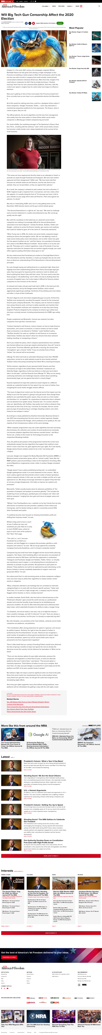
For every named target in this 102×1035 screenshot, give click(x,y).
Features (61, 6)
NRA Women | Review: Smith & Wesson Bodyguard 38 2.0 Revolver (89, 901)
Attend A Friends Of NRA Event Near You (89, 1025)
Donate (26, 1)
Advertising (4, 974)
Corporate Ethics (20, 1032)
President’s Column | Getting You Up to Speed (43, 804)
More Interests (18, 871)
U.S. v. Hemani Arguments (35, 790)
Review (84, 898)
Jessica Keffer (30, 696)
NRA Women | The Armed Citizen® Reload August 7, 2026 (11, 912)
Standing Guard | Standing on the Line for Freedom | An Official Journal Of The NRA (38, 893)
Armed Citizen (5, 875)
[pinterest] (33, 23)
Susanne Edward (38, 696)
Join (17, 1)
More (12, 757)
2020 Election (23, 695)
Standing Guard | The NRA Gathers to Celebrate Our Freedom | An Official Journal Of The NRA (37, 908)
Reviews (80, 875)
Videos (69, 6)
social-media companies (33, 695)
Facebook (13, 696)
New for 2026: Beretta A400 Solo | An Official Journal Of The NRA (63, 893)
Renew (21, 1)
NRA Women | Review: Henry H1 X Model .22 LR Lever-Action (87, 907)
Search (3, 983)
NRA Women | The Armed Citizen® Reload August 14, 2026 (11, 907)
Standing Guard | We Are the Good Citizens (42, 775)
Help (2, 981)
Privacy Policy (4, 1032)
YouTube (23, 696)
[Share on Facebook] (26, 23)
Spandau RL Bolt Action (85, 896)
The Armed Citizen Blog (16, 896)
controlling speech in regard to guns (50, 695)
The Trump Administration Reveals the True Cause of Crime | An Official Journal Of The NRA (11, 745)
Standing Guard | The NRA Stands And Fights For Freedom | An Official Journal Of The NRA (38, 915)
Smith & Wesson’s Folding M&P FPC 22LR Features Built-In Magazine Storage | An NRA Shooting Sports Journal (62, 919)
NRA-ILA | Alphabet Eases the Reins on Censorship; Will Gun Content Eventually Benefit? (63, 738)
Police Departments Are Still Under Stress (21, 711)
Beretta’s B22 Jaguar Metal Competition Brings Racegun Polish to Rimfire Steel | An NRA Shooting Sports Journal (63, 910)
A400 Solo (65, 896)
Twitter (19, 696)
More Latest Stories (57, 856)
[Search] (99, 6)
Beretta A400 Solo (58, 896)
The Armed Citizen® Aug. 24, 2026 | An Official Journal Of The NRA (11, 893)
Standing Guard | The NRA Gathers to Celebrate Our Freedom (44, 820)
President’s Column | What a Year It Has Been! (43, 761)
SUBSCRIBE (9, 957)
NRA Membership (82, 974)
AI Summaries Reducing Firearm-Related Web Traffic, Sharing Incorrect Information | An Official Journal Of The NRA (38, 745)
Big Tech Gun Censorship (13, 695)
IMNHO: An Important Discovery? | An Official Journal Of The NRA (89, 744)
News (54, 6)
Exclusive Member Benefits (84, 976)
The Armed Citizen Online (8, 898)
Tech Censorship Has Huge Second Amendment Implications (28, 707)
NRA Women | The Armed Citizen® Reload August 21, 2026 (11, 901)
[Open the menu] (81, 6)
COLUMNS (46, 897)
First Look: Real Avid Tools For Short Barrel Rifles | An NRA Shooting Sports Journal (63, 902)
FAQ (2, 979)
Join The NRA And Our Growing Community (38, 1025)
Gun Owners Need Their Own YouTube (20, 709)
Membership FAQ (82, 979)
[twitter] (30, 23)
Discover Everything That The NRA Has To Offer (63, 1025)
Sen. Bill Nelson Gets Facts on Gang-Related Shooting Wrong (28, 702)
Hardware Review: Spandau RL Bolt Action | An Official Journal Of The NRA (89, 893)
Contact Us (4, 976)
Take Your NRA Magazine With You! (12, 1025)
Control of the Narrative (15, 704)
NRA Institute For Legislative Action (61, 974)
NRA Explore (55, 976)
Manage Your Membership (84, 981)
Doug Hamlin (40, 897)
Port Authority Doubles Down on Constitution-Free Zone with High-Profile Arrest (43, 841)
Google (9, 696)
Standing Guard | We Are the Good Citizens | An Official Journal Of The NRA (37, 901)
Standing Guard (32, 897)
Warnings (29, 1032)
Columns (45, 6)
